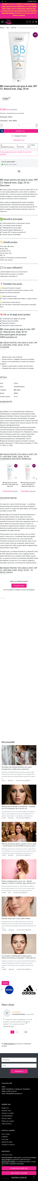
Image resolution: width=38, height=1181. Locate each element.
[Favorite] (30, 22)
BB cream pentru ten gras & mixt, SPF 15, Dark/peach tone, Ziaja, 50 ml (10, 484)
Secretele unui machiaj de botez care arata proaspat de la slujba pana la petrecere (17, 768)
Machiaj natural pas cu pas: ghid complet (16, 918)
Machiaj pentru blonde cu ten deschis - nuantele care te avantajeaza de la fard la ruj (18, 807)
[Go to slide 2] (19, 80)
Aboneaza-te (19, 1071)
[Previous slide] (1, 989)
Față (8, 27)
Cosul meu (5, 1139)
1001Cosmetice (7, 1123)
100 (25, 1032)
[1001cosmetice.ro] (9, 22)
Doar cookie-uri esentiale (19, 1173)
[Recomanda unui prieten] (19, 171)
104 (26, 8)
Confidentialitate (7, 1116)
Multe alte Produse (8, 13)
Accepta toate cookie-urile (19, 1168)
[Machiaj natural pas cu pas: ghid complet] (19, 907)
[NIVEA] (9, 993)
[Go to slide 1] (18, 80)
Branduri (5, 983)
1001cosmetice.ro (9, 1043)
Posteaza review (19, 585)
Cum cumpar (6, 1134)
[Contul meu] (33, 22)
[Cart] (36, 22)
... (21, 1032)
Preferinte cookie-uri (19, 1177)
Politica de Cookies (8, 1121)
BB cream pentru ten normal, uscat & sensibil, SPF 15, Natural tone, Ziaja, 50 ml (28, 484)
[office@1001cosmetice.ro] (3, 1)
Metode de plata (7, 1142)
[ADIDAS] (28, 993)
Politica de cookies (8, 1161)
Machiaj (2, 27)
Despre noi (5, 1108)
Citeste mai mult (8, 1026)
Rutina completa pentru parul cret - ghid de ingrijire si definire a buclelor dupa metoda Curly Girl (19, 882)
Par (9, 892)
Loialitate (5, 1136)
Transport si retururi (8, 1144)
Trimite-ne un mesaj (10, 164)
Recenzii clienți (6, 1118)
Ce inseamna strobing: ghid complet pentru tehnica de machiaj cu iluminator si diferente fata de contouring (19, 957)
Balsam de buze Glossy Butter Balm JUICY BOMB (19, 11)
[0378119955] (6, 1)
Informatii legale (7, 1155)
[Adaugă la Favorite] (15, 478)
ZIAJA (10, 117)
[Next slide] (36, 479)
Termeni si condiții (8, 1113)
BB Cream (13, 27)
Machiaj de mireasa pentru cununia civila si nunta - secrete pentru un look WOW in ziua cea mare (19, 845)
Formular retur (6, 1110)
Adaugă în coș (20, 131)
